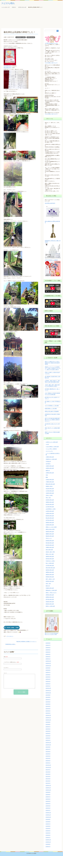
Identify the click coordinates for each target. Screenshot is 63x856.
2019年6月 (48, 826)
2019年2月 (48, 835)
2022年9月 (48, 747)
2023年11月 (48, 717)
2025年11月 (48, 663)
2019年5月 (48, 828)
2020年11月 (48, 787)
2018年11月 (48, 842)
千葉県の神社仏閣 (50, 481)
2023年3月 (48, 735)
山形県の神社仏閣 (50, 511)
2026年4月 (48, 652)
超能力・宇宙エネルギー (51, 592)
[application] (53, 288)
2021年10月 (48, 767)
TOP (6, 7)
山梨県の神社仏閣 (50, 513)
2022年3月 (48, 758)
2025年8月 (48, 670)
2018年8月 (48, 844)
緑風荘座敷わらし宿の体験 (51, 408)
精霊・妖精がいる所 (50, 579)
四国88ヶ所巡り (49, 486)
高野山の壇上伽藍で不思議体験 (52, 411)
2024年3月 (48, 708)
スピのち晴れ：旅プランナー (51, 62)
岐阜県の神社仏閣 (50, 515)
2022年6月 (48, 751)
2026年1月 (48, 658)
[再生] (46, 291)
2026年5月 (48, 649)
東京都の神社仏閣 (50, 542)
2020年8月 (48, 794)
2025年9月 (48, 667)
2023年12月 (48, 715)
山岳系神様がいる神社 (20, 37)
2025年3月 (48, 681)
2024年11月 (48, 690)
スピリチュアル (49, 451)
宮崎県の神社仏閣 (50, 502)
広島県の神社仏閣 (50, 524)
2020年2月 (48, 808)
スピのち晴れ (8, 3)
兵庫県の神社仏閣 (50, 472)
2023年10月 (48, 719)
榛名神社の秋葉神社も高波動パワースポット (26, 641)
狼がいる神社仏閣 (50, 563)
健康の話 (48, 470)
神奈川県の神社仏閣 (50, 567)
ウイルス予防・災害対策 (51, 448)
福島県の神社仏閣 (50, 574)
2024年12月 (48, 688)
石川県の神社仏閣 (50, 565)
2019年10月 (48, 817)
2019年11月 (48, 814)
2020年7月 (48, 796)
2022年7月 (48, 749)
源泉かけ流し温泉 (50, 554)
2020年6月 (48, 799)
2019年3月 (48, 833)
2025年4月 (48, 679)
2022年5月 (48, 753)
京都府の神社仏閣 (50, 466)
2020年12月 (48, 785)
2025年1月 (48, 686)
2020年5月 (48, 801)
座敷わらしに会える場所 (51, 527)
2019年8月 (48, 821)
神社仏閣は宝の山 (8, 65)
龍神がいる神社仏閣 (50, 606)
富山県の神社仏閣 (50, 504)
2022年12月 (48, 742)
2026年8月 (48, 643)
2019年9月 (48, 819)
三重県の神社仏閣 (50, 456)
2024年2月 (48, 710)
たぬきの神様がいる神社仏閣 (52, 446)
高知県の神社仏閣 (50, 601)
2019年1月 (48, 837)
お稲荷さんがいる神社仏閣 (52, 442)
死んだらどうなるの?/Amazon (51, 633)
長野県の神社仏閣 (50, 594)
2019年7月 (48, 823)
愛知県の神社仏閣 (50, 536)
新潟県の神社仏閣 (50, 540)
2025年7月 (48, 672)
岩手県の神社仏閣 (50, 520)
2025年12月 (48, 661)
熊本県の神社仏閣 (50, 558)
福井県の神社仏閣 (50, 570)
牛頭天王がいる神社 (50, 560)
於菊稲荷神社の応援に (10, 644)
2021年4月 (48, 776)
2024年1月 (48, 713)
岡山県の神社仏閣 (50, 518)
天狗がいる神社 (49, 495)
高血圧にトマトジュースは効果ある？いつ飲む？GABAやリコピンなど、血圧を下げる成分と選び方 (52, 368)
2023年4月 (48, 733)
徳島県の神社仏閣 (50, 531)
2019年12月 (48, 812)
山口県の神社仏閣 (50, 506)
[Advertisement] (31, 19)
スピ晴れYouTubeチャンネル (51, 43)
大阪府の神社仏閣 (50, 493)
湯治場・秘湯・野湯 (50, 551)
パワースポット (9, 636)
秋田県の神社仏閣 (50, 576)
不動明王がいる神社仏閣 (51, 459)
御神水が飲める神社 (50, 529)
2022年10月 (48, 744)
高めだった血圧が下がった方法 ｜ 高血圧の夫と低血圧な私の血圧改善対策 (52, 363)
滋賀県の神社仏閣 (50, 556)
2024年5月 (48, 704)
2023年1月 (48, 740)
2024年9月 (48, 695)
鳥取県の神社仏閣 (50, 603)
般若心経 (48, 585)
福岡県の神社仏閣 (50, 572)
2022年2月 (48, 760)
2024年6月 (48, 701)
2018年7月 (48, 846)
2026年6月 (48, 647)
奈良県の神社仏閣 (50, 499)
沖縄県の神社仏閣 (50, 547)
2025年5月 (48, 676)
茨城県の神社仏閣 (50, 588)
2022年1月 (48, 762)
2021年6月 (48, 771)
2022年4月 (48, 756)
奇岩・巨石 (48, 497)
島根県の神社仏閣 (50, 522)
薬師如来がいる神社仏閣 (51, 590)
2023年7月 (48, 726)
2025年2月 (48, 683)
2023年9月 (48, 722)
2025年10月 (48, 665)
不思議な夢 (48, 461)
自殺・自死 (48, 583)
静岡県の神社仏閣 (50, 597)
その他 (47, 444)
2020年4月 (48, 803)
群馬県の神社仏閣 (30, 37)
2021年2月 (48, 780)
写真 (47, 475)
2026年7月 (48, 645)
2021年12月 (48, 765)
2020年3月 (48, 805)
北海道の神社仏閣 (50, 479)
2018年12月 (48, 839)
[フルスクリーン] (59, 291)
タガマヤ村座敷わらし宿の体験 (52, 405)
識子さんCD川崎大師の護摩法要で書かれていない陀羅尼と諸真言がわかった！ (52, 420)
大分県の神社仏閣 (50, 490)
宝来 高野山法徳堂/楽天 (50, 203)
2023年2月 (48, 738)
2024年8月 (48, 697)
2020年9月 (48, 792)
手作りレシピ (49, 538)
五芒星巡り (48, 463)
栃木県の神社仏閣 (50, 545)
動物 (47, 477)
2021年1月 (48, 783)
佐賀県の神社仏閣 (50, 468)
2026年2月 (48, 656)
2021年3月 (48, 778)
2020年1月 (48, 810)
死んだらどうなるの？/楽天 (51, 634)
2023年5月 (48, 731)
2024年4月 (48, 706)
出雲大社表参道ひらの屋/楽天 (51, 260)
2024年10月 (48, 692)
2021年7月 (48, 769)
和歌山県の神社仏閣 (50, 484)
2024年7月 (48, 699)
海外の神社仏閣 (49, 549)
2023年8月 (48, 724)
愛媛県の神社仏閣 (50, 533)
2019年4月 (48, 830)
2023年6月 (48, 728)
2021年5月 (48, 774)
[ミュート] (57, 291)
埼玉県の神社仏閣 (50, 488)
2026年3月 (48, 654)
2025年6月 (48, 674)
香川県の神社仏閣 (50, 599)
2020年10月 (48, 790)
